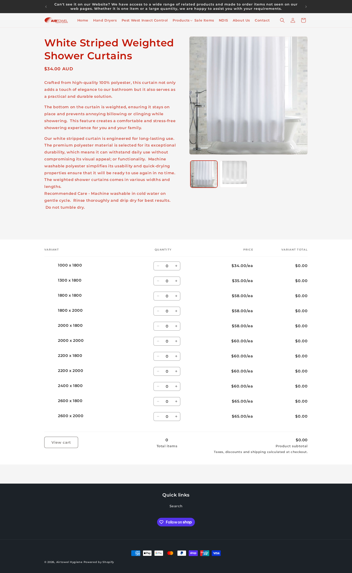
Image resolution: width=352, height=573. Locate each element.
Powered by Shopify (99, 562)
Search (176, 506)
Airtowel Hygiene (69, 562)
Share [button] (55, 222)
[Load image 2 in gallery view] (233, 174)
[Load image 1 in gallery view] (203, 174)
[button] (181, 20)
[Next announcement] (306, 6)
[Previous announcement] (46, 6)
